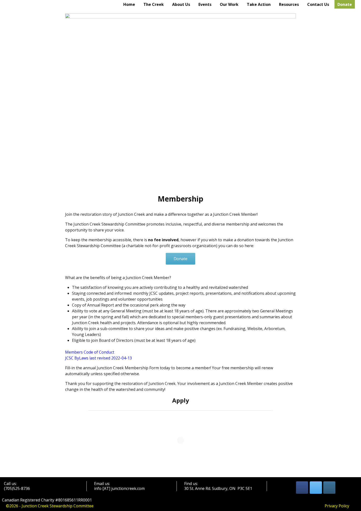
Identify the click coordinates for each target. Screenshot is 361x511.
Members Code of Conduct (89, 352)
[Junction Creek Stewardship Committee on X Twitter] (316, 487)
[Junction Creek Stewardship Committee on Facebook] (302, 487)
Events (204, 4)
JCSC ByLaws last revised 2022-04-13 (98, 358)
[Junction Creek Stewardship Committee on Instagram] (329, 487)
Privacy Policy (337, 506)
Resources (289, 4)
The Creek (153, 4)
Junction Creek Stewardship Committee (58, 506)
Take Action (259, 4)
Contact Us (318, 4)
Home (129, 4)
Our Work (229, 4)
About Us (181, 4)
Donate (344, 4)
